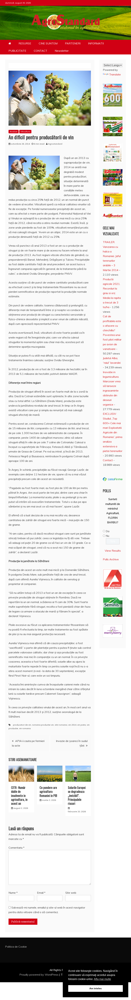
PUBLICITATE (17, 50)
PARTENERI (73, 43)
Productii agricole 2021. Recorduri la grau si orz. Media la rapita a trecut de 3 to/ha (112, 293)
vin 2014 (72, 725)
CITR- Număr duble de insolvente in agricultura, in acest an (19, 795)
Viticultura (25, 131)
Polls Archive (111, 559)
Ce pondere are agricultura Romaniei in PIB (48, 791)
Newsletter (62, 50)
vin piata (81, 725)
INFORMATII (96, 43)
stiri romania (61, 725)
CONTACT (40, 50)
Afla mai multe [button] (102, 979)
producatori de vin (22, 725)
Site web (70, 892)
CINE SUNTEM (48, 43)
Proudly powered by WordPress (39, 974)
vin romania (25, 728)
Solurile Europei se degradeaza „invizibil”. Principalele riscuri (77, 795)
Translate (115, 74)
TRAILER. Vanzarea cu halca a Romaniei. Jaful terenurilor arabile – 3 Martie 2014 (112, 256)
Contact (108, 460)
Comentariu (16, 847)
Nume (13, 892)
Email (41, 892)
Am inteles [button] (95, 988)
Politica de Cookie (16, 946)
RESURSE (25, 43)
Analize (13, 131)
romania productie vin (43, 725)
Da (107, 531)
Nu (107, 535)
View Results (113, 550)
